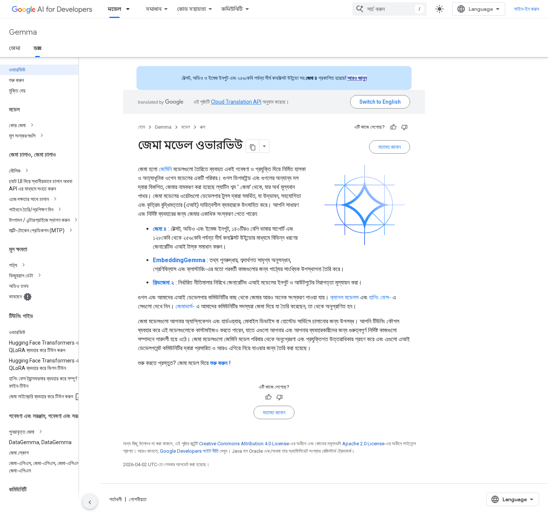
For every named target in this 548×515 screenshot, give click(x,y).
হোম (141, 127)
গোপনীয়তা (138, 499)
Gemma (23, 32)
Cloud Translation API (236, 102)
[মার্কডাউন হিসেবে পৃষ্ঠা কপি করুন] (252, 146)
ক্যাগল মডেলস (344, 297)
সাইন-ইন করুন (526, 9)
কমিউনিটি (232, 9)
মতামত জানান (389, 147)
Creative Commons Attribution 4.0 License (244, 443)
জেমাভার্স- (185, 306)
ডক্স (37, 48)
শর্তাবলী (115, 499)
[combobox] (389, 9)
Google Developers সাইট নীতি (189, 451)
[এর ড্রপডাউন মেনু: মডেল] (130, 9)
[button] (45, 125)
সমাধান (153, 9)
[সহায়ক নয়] (404, 127)
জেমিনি (165, 169)
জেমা (14, 48)
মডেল (114, 9)
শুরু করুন (218, 363)
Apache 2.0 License (363, 443)
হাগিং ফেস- (380, 297)
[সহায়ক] (393, 127)
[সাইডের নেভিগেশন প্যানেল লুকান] (89, 501)
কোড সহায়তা (191, 9)
